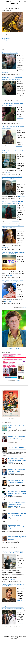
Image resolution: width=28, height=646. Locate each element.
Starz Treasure (17, 380)
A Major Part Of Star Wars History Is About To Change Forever (13, 127)
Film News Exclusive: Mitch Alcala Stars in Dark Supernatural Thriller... (17, 460)
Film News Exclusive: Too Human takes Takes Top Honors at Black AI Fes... (17, 493)
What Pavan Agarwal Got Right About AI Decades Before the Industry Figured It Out (13, 552)
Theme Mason (24, 307)
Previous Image (6, 38)
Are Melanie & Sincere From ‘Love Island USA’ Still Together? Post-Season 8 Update (13, 607)
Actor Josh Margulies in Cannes (14, 348)
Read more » (5, 72)
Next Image (5, 40)
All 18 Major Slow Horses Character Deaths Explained (13, 151)
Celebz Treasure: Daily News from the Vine (14, 637)
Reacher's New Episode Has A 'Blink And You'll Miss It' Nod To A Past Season (12, 78)
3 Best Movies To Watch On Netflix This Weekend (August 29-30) (12, 177)
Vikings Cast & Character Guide (10, 53)
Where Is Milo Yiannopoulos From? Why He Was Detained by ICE (13, 585)
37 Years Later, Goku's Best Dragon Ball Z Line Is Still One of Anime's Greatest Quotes (13, 281)
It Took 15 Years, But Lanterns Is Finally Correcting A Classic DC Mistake (12, 104)
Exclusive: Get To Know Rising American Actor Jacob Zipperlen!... (16, 471)
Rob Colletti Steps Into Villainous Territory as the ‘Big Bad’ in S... (16, 526)
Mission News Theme (9, 644)
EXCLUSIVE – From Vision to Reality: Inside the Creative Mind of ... (17, 449)
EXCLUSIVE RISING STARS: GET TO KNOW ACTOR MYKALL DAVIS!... (17, 515)
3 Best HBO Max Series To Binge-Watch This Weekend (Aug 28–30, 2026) (13, 253)
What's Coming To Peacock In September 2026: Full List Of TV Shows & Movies (12, 202)
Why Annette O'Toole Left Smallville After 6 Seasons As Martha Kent (13, 226)
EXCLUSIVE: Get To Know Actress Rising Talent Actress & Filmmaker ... (17, 537)
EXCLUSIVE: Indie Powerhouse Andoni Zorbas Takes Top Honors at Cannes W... (16, 504)
